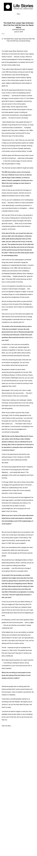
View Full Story (6, 726)
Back (3, 33)
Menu (18, 14)
